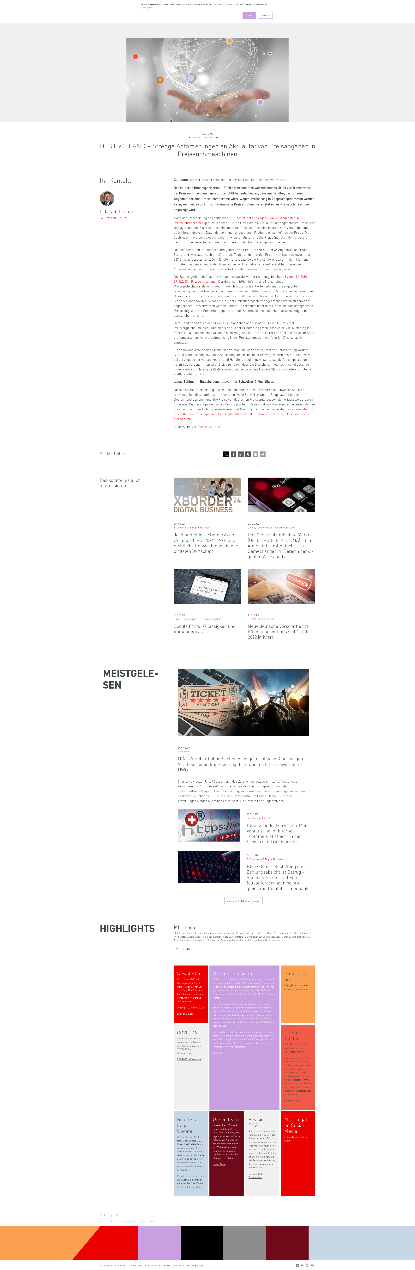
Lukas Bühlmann (211, 426)
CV (102, 217)
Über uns (217, 1052)
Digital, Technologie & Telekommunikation (271, 527)
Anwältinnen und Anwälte (225, 1127)
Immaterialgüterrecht (259, 818)
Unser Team (219, 1164)
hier (202, 1176)
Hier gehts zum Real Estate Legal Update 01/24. (190, 1138)
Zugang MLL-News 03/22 (190, 1007)
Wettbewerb (184, 751)
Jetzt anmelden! (185, 1013)
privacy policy (147, 8)
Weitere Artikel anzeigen (243, 901)
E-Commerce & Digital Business (207, 137)
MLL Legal (183, 948)
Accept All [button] (249, 15)
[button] (226, 454)
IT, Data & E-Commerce (261, 619)
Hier (286, 985)
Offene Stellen (292, 1100)
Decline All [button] (265, 15)
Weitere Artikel (116, 217)
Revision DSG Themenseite (256, 1175)
